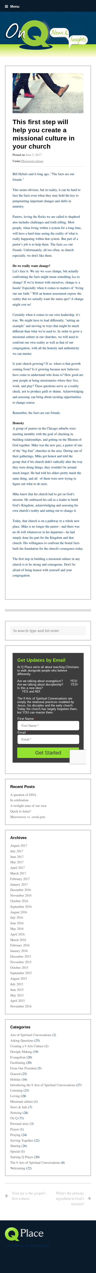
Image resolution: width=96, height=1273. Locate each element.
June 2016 (17, 923)
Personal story (19, 1123)
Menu (14, 6)
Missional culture (32, 161)
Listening (16, 1090)
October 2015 (19, 967)
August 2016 (18, 912)
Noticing (16, 1112)
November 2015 (20, 962)
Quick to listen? (20, 811)
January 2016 (19, 951)
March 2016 (18, 940)
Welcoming (17, 1168)
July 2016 (16, 917)
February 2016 (20, 945)
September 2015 (21, 973)
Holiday (15, 1079)
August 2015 (18, 978)
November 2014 (20, 1006)
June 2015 (17, 989)
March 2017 (18, 873)
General (15, 1074)
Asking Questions (21, 1040)
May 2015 (17, 995)
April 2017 (17, 867)
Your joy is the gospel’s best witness (29, 1196)
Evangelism (18, 1057)
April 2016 (17, 934)
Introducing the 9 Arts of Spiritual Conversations (42, 1085)
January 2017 (19, 884)
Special (15, 1151)
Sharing (15, 1145)
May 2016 (17, 928)
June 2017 (17, 856)
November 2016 (20, 895)
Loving (15, 1096)
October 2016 (19, 901)
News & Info (18, 1107)
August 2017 (18, 845)
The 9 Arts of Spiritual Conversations (35, 1162)
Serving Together (21, 1140)
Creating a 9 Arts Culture (27, 1046)
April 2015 (17, 1000)
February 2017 (20, 879)
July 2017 (16, 851)
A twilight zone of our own (28, 805)
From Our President (23, 1068)
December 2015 (20, 956)
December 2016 (20, 889)
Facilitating (17, 1062)
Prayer (14, 1129)
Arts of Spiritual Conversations (30, 1035)
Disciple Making (21, 1051)
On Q (13, 1118)
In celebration (19, 800)
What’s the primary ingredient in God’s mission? (70, 1198)
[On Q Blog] (48, 34)
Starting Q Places (21, 1157)
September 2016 (21, 906)
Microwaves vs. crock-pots (27, 817)
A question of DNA (23, 794)
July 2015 (16, 984)
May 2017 (17, 862)
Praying (15, 1135)
